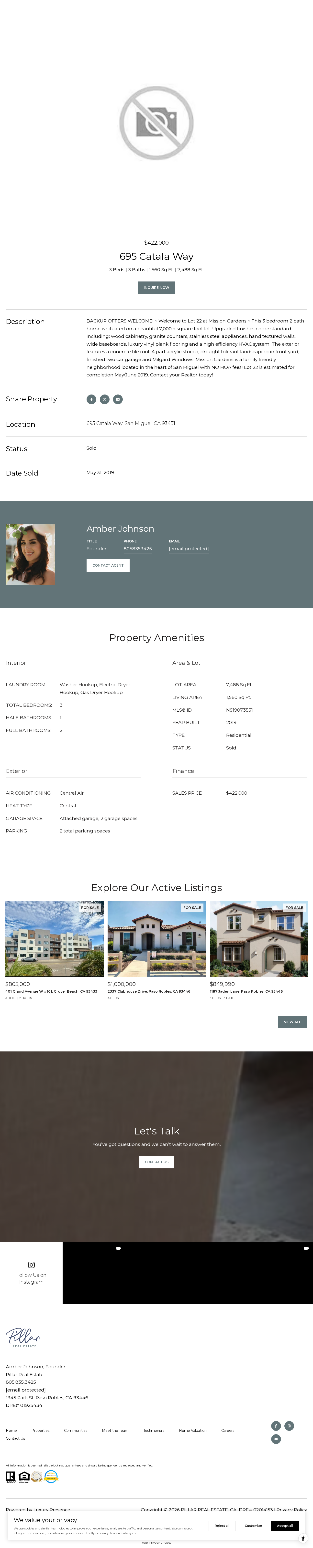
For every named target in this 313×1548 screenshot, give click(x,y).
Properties (40, 1430)
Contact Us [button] (156, 1162)
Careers (227, 1430)
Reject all (222, 1525)
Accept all (285, 1525)
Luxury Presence (52, 1510)
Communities (75, 1430)
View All (292, 1022)
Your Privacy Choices (156, 1542)
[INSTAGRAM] (289, 1426)
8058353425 (138, 548)
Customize (253, 1525)
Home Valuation (193, 1430)
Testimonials (153, 1430)
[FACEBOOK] (276, 1426)
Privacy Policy (292, 1510)
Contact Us (15, 1438)
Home (11, 1430)
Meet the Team (115, 1430)
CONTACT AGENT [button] (108, 565)
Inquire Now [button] (156, 287)
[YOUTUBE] (276, 1439)
